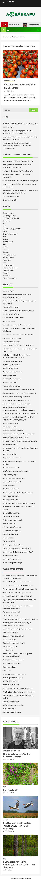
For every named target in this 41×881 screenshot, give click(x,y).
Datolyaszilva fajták (9, 667)
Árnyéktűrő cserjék (9, 485)
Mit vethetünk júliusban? (11, 196)
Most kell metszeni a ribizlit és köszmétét (17, 325)
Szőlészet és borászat (10, 268)
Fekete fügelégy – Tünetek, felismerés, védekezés (20, 589)
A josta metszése (9, 321)
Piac (4, 262)
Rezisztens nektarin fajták (11, 612)
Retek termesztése (9, 375)
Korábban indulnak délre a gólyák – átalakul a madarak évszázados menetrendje (17, 826)
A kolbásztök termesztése (12, 559)
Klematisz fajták (8, 127)
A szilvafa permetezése (11, 489)
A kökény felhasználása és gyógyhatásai (16, 397)
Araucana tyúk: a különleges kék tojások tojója (18, 161)
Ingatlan (5, 239)
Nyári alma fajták (8, 538)
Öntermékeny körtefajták (11, 516)
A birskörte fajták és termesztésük (14, 674)
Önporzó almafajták (9, 541)
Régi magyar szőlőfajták (11, 496)
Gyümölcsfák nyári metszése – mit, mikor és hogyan (20, 413)
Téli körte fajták (8, 650)
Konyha (5, 247)
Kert (4, 244)
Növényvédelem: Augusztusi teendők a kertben (18, 171)
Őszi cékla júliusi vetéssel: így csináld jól (16, 404)
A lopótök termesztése (10, 556)
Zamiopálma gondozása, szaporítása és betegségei (20, 181)
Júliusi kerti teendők (9, 200)
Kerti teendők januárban (10, 368)
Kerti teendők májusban (10, 307)
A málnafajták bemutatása (11, 468)
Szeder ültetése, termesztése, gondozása (17, 582)
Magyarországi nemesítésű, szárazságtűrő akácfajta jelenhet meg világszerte (19, 864)
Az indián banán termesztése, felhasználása (17, 592)
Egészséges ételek (9, 216)
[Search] (38, 29)
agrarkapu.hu (11, 91)
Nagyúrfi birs (7, 671)
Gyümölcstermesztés (10, 234)
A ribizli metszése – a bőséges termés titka (17, 493)
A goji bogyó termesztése (11, 458)
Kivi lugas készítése (9, 454)
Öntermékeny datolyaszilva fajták (14, 643)
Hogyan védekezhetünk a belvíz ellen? (16, 437)
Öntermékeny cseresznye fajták (13, 636)
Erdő (4, 223)
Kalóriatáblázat (8, 242)
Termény (6, 273)
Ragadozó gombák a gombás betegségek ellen (18, 345)
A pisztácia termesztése (11, 500)
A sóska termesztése (10, 382)
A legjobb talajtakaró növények (13, 430)
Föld (4, 226)
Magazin (6, 249)
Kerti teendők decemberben (12, 379)
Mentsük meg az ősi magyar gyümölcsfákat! (17, 629)
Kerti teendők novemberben (12, 386)
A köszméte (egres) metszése (13, 520)
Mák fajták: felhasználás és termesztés (16, 471)
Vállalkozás (7, 276)
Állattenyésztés (8, 213)
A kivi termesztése (9, 524)
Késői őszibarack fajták (10, 616)
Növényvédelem (8, 257)
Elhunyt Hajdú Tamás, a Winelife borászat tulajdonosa (20, 123)
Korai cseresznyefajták (10, 632)
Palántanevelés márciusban (12, 338)
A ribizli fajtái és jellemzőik (12, 663)
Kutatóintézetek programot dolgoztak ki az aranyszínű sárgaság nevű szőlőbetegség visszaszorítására (17, 145)
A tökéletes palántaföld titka (12, 361)
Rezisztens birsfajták (10, 647)
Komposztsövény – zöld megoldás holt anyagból (19, 393)
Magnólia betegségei (10, 475)
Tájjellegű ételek (8, 270)
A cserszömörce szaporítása (12, 372)
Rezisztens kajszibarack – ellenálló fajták (17, 548)
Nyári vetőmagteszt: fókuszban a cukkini (16, 400)
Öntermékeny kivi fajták (10, 534)
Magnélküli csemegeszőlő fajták (14, 478)
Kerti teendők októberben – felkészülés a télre (18, 390)
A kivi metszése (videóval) (12, 527)
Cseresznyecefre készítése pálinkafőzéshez (18, 585)
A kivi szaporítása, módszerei (13, 678)
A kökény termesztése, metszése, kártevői (17, 596)
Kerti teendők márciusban (11, 342)
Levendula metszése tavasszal (13, 318)
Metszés (6, 252)
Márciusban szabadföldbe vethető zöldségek (18, 335)
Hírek (4, 236)
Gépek (5, 231)
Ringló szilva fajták (9, 639)
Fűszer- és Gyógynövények (12, 229)
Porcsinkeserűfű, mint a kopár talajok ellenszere (19, 434)
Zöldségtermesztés (9, 278)
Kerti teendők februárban (11, 365)
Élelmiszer (6, 221)
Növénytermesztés (9, 80)
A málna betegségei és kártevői (13, 660)
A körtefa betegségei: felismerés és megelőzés (19, 503)
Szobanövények (8, 265)
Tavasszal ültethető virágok (12, 482)
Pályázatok (6, 260)
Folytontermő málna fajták (11, 531)
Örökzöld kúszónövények (11, 513)
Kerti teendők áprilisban (11, 314)
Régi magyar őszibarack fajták (13, 545)
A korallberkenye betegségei (12, 563)
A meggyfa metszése (10, 445)
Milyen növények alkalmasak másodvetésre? (18, 552)
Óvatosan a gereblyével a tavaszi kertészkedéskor (20, 441)
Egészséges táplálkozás (11, 218)
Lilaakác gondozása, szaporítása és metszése (18, 311)
